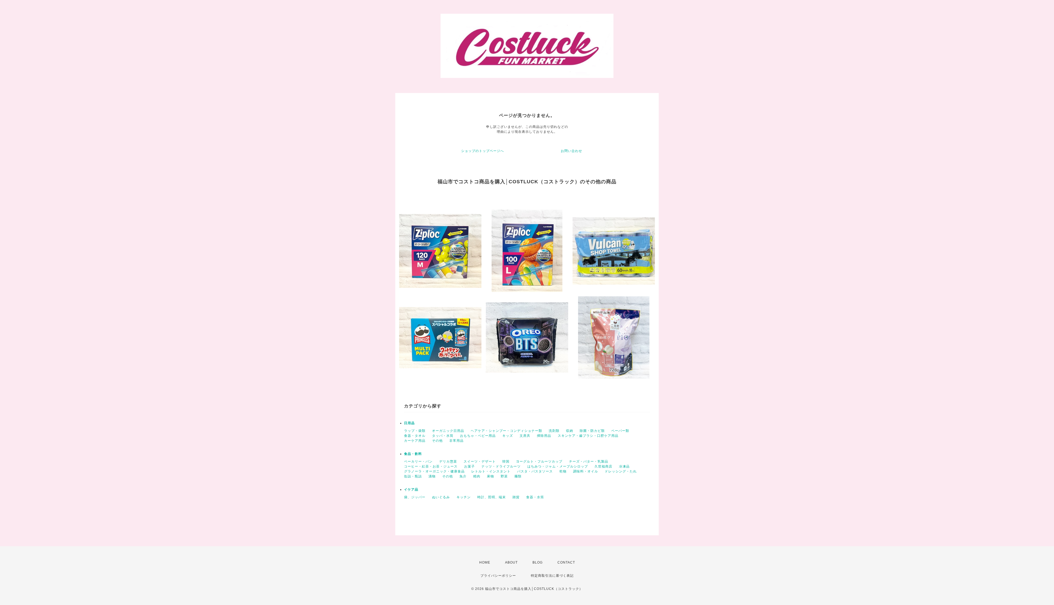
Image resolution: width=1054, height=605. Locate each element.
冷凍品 (624, 466)
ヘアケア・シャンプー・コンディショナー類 (506, 431)
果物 (490, 476)
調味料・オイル (585, 471)
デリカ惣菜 (448, 461)
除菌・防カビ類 (592, 431)
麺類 (518, 476)
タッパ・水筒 (442, 436)
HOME (484, 562)
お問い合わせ (571, 151)
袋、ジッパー (414, 497)
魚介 (463, 476)
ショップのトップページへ (482, 151)
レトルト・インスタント (491, 471)
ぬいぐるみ (441, 497)
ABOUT (511, 562)
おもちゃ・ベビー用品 (478, 436)
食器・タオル (414, 436)
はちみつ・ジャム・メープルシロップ (557, 466)
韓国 (505, 461)
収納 (569, 431)
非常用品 (456, 441)
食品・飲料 (413, 454)
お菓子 (469, 466)
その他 (437, 441)
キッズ (507, 436)
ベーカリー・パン (418, 461)
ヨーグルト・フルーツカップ (539, 461)
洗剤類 (554, 431)
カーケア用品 (414, 441)
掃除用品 (544, 436)
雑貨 (516, 497)
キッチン (463, 497)
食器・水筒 (535, 497)
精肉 (476, 476)
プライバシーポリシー (498, 576)
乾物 (563, 471)
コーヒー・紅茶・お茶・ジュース (431, 466)
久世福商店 (603, 466)
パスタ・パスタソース (535, 471)
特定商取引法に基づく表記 (552, 576)
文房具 (525, 436)
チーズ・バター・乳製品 (588, 461)
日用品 (409, 423)
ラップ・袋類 (414, 431)
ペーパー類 (620, 431)
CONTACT (566, 562)
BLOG (537, 562)
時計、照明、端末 (491, 497)
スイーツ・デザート (480, 461)
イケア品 (411, 489)
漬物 (432, 476)
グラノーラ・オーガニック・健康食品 (434, 471)
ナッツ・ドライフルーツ (501, 466)
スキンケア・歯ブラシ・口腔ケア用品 (588, 436)
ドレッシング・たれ (621, 471)
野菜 (504, 476)
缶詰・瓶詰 (413, 476)
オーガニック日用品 (448, 431)
